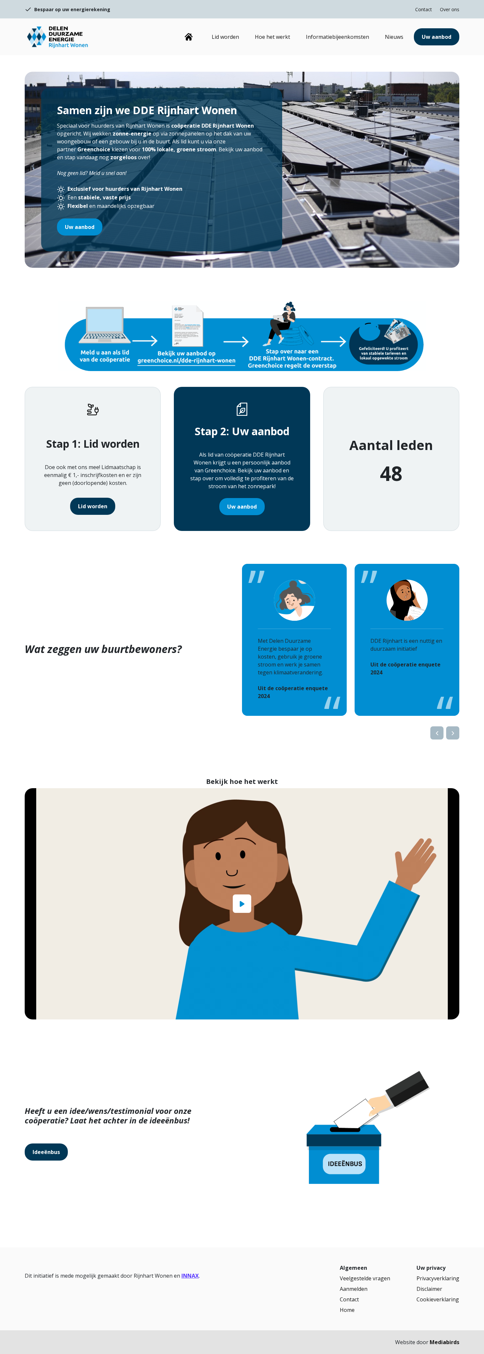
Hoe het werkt (272, 36)
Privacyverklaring (438, 1278)
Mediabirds (444, 1342)
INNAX (190, 1275)
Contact (423, 9)
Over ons (449, 9)
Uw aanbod (436, 36)
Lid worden (225, 36)
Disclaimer (429, 1288)
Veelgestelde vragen (365, 1278)
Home (188, 36)
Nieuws (394, 36)
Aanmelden (353, 1288)
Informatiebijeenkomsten (337, 36)
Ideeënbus (46, 1152)
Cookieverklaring (438, 1299)
